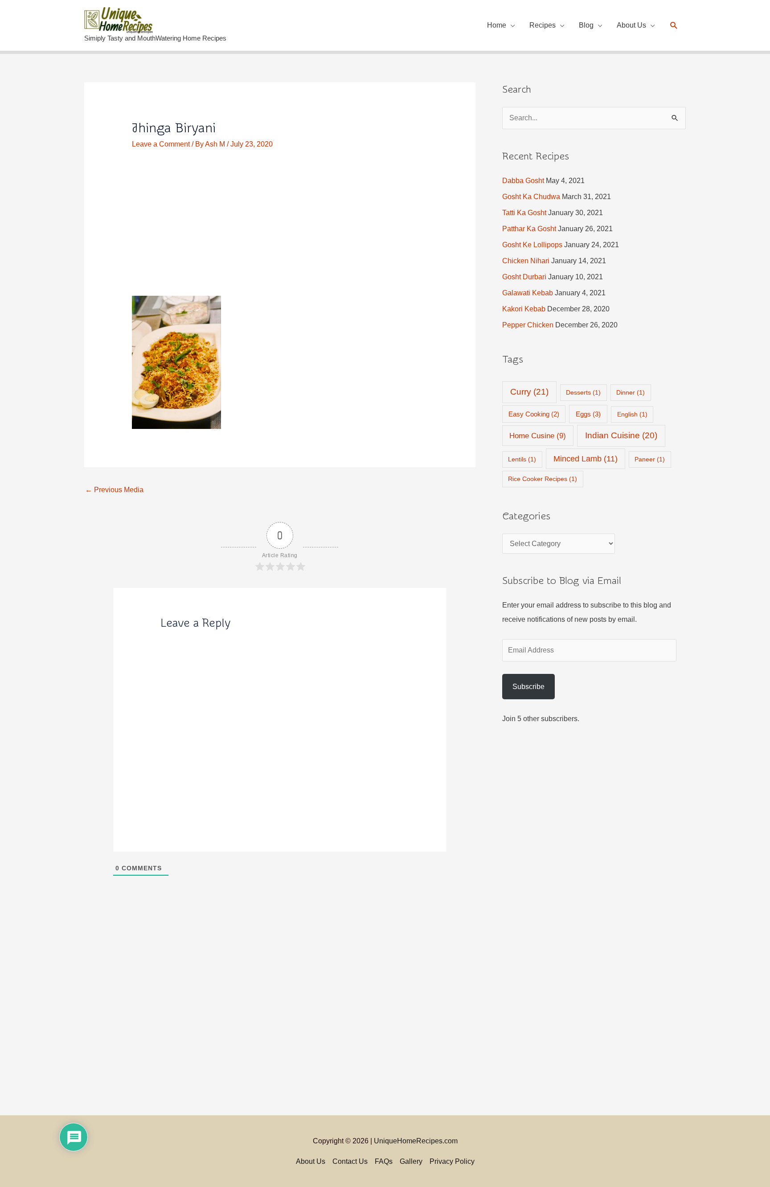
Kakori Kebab (523, 309)
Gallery (411, 1161)
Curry (529, 391)
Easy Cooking (533, 414)
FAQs (384, 1161)
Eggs (588, 414)
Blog (586, 25)
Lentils (522, 459)
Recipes (542, 25)
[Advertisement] (280, 229)
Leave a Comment (161, 144)
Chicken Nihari (525, 261)
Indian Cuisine (621, 435)
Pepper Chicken (527, 325)
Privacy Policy (452, 1161)
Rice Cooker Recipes (542, 478)
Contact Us (350, 1161)
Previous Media (114, 490)
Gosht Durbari (524, 277)
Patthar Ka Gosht (529, 229)
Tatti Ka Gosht (524, 212)
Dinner (630, 392)
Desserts (583, 392)
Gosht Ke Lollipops (532, 245)
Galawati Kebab (527, 293)
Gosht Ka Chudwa (531, 196)
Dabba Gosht (523, 180)
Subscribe (528, 686)
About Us (631, 25)
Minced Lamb (585, 458)
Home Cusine (537, 435)
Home (496, 25)
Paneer (650, 459)
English (632, 414)
